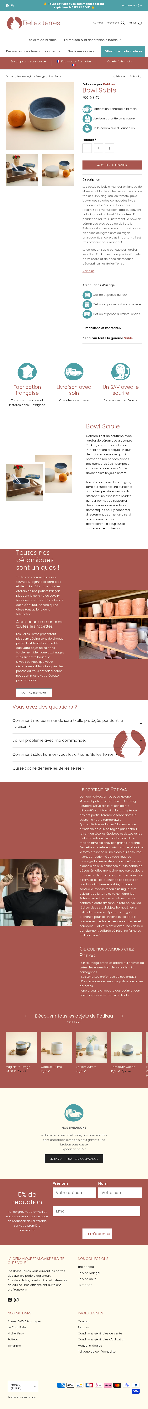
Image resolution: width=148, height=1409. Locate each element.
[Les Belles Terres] (33, 22)
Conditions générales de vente (100, 1333)
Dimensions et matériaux (101, 328)
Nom (103, 1183)
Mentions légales (90, 1346)
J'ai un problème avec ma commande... (50, 740)
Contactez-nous (34, 692)
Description (91, 179)
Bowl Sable (55, 76)
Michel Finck (16, 1333)
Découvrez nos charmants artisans (33, 51)
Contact (84, 1321)
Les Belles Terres (26, 1397)
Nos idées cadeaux (82, 51)
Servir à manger (89, 1273)
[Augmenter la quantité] (109, 148)
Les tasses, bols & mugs (31, 76)
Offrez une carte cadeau (123, 51)
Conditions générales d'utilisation (101, 1339)
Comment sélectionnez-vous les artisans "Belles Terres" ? (65, 754)
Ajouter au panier (112, 165)
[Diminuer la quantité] (87, 148)
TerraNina (14, 1346)
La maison (85, 1285)
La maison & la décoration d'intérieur (92, 40)
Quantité (89, 140)
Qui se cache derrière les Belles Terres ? (48, 768)
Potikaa (109, 84)
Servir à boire (87, 1279)
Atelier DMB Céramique (24, 1321)
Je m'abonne (97, 1233)
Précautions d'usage (98, 285)
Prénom (60, 1183)
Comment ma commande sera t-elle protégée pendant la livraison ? (68, 723)
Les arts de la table (42, 40)
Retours (83, 1327)
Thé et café (86, 1267)
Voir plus (88, 271)
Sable (128, 338)
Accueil (10, 76)
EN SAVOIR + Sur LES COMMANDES (74, 1159)
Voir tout (74, 1021)
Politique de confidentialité (97, 1351)
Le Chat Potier (18, 1327)
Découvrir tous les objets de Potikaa (74, 1016)
